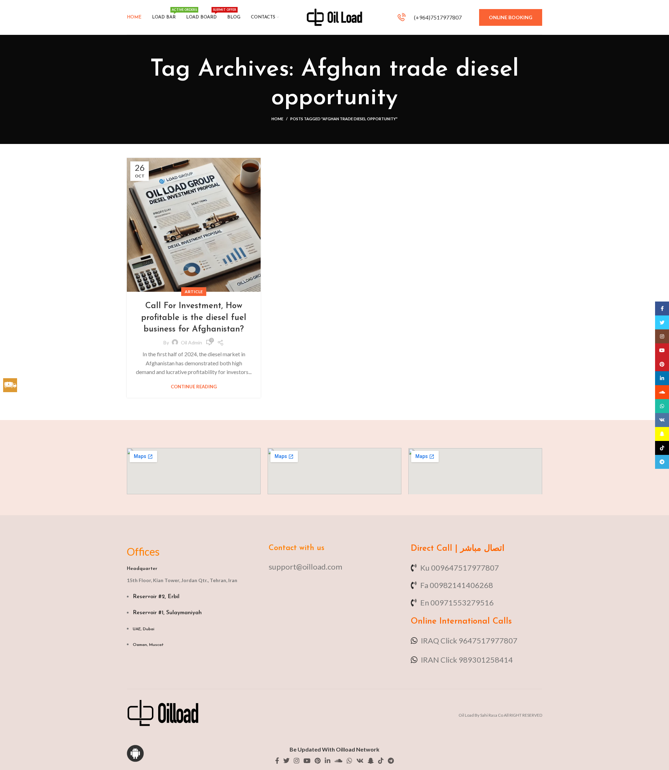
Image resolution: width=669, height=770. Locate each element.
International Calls (474, 621)
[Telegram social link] (391, 760)
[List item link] (334, 567)
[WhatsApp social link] (349, 760)
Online (424, 621)
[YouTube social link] (307, 760)
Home (277, 118)
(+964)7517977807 (437, 17)
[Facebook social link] (277, 760)
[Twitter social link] (286, 760)
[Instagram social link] (296, 760)
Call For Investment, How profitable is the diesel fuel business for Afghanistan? (193, 318)
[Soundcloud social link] (338, 760)
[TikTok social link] (381, 760)
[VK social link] (360, 760)
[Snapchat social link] (371, 760)
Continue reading (194, 386)
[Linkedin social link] (327, 760)
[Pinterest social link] (318, 760)
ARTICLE (194, 291)
